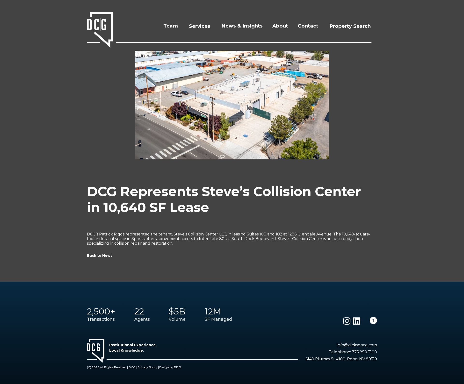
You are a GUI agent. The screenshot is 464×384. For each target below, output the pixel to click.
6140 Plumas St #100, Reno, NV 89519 (341, 359)
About (280, 26)
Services (199, 26)
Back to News (99, 255)
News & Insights (242, 26)
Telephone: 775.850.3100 (353, 352)
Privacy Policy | (148, 367)
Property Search (350, 26)
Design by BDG (170, 367)
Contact (308, 26)
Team (170, 26)
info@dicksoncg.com (357, 345)
